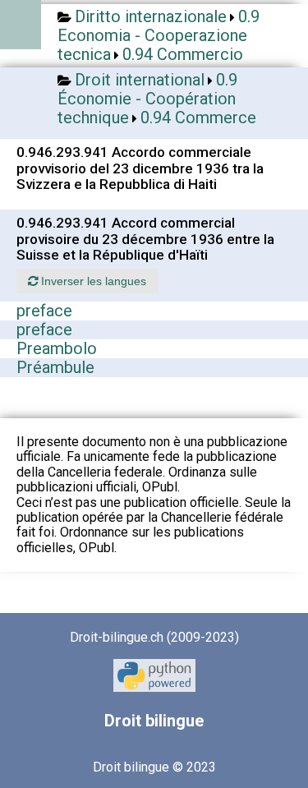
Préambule (55, 367)
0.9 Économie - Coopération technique (147, 98)
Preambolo (56, 348)
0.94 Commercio (182, 54)
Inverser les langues (92, 281)
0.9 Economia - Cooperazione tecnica (158, 35)
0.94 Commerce (198, 117)
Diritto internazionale (151, 16)
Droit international (140, 80)
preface (44, 310)
